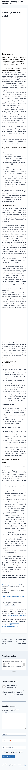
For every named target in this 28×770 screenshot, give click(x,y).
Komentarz (4, 712)
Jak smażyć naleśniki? (8, 605)
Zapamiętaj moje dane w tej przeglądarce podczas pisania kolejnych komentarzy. (14, 751)
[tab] (11, 671)
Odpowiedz (5, 698)
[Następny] (24, 664)
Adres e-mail (7, 740)
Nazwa (5, 734)
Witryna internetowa (8, 747)
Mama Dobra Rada (9, 19)
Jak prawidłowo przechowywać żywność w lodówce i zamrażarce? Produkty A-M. (12, 624)
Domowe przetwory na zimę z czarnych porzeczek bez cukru (21, 641)
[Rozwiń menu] (25, 3)
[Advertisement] (14, 36)
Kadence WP (22, 766)
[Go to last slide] (4, 664)
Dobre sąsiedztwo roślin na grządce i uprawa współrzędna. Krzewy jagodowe (7, 642)
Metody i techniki (6, 9)
